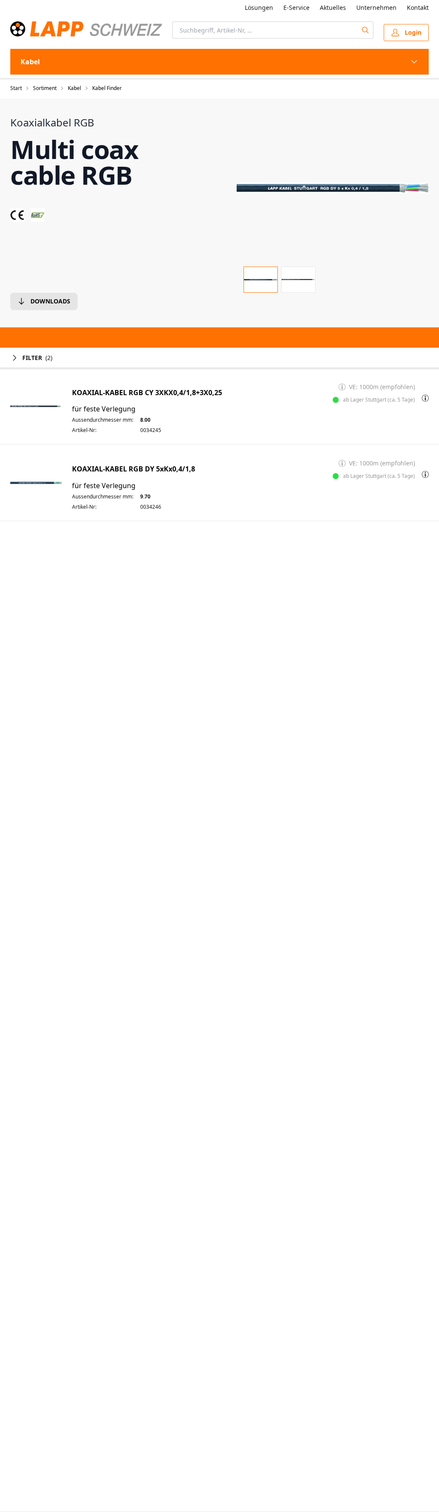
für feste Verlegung (103, 409)
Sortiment (45, 88)
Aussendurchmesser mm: (102, 420)
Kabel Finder (107, 88)
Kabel (74, 88)
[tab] (261, 280)
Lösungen (259, 7)
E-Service (296, 7)
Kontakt (418, 7)
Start (16, 88)
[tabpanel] (333, 188)
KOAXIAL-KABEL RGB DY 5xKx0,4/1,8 (133, 469)
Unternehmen (376, 7)
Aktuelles (333, 7)
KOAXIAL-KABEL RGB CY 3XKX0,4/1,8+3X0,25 (147, 393)
